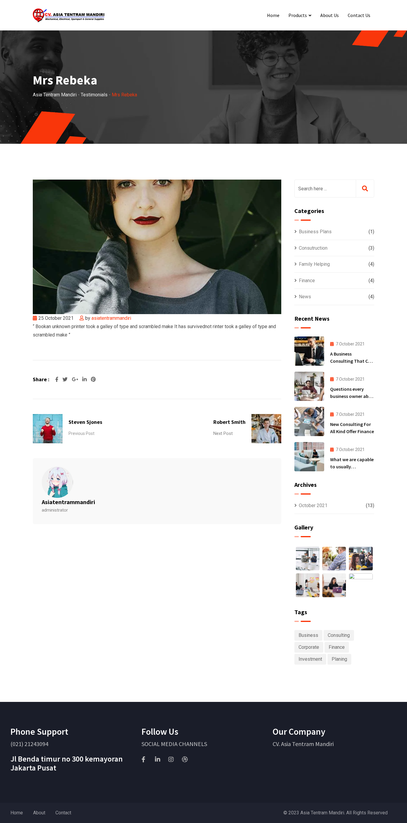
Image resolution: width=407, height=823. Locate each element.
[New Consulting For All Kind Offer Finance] (309, 421)
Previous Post (81, 433)
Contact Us (359, 15)
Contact (63, 813)
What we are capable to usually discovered (352, 466)
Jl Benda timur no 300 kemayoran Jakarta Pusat (66, 763)
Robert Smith (229, 422)
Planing (339, 659)
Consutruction (313, 248)
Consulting (339, 635)
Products (297, 15)
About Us (329, 15)
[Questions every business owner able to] (309, 386)
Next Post (223, 433)
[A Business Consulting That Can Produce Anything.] (309, 351)
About (39, 813)
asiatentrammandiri (111, 318)
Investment (310, 659)
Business (308, 635)
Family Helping (314, 264)
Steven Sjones (85, 422)
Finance (307, 280)
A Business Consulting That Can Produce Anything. (351, 361)
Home (273, 15)
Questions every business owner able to (351, 396)
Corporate (309, 647)
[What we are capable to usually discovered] (309, 456)
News (305, 296)
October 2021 (313, 505)
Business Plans (315, 231)
